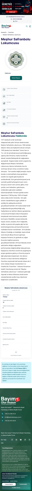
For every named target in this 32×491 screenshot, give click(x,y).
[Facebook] (25, 439)
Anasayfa (3, 32)
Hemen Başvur (16, 78)
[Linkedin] (16, 439)
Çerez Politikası (5, 481)
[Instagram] (12, 439)
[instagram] (16, 352)
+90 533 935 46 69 (10, 420)
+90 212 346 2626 (17, 19)
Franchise (11, 32)
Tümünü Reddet (23, 484)
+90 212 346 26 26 (10, 413)
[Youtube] (20, 439)
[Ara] (27, 26)
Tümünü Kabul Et (9, 484)
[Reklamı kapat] (29, 2)
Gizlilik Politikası (13, 481)
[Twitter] (29, 439)
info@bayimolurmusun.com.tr (13, 417)
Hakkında (8, 73)
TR (16, 21)
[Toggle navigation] (30, 26)
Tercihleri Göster (16, 487)
